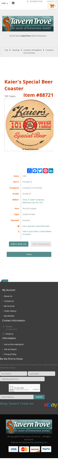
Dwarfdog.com (40, 442)
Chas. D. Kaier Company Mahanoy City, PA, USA (33, 201)
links (3, 3)
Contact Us (9, 301)
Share (29, 254)
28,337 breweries (38, 35)
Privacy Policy (10, 354)
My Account (9, 306)
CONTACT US (52, 1)
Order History (10, 311)
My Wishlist (9, 316)
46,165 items (15, 35)
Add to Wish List (18, 244)
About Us (8, 296)
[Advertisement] (29, 67)
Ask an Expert (10, 349)
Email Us (9, 333)
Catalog (15, 50)
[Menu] (13, 3)
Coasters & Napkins (32, 50)
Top (6, 50)
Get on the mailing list (13, 344)
